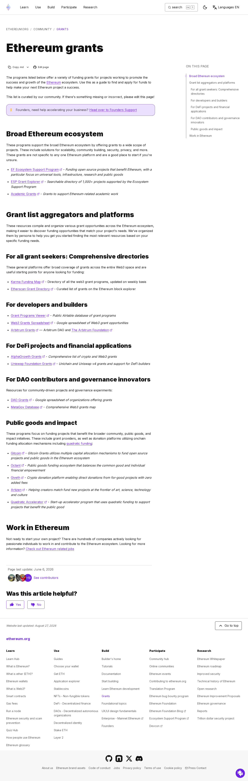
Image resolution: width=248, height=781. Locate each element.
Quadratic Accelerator (29, 502)
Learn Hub (12, 659)
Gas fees (12, 703)
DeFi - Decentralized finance (72, 703)
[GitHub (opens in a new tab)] (108, 758)
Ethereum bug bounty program (169, 696)
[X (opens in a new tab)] (129, 758)
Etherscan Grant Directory (32, 289)
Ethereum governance (211, 703)
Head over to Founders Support (113, 110)
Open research (207, 688)
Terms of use (152, 768)
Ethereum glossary (18, 745)
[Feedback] (240, 773)
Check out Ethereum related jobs (50, 549)
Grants (106, 696)
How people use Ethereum (23, 737)
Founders (108, 726)
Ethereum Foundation (162, 703)
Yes (18, 605)
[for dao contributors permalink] (4, 379)
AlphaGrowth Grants (28, 356)
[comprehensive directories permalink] (4, 256)
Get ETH (59, 673)
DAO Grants (21, 400)
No (39, 605)
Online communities (161, 666)
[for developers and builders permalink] (4, 304)
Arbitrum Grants (24, 330)
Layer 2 (58, 737)
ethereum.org (17, 29)
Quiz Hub (12, 730)
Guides (58, 659)
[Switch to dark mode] (205, 7)
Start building (110, 681)
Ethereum (53, 82)
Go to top (232, 625)
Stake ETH (60, 730)
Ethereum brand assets (70, 768)
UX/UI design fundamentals (119, 711)
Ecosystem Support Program (169, 718)
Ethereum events (160, 673)
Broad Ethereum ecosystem (207, 76)
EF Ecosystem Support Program (36, 169)
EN (228, 7)
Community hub (159, 659)
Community (43, 29)
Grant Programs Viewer (30, 315)
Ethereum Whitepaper (211, 659)
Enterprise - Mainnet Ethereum (122, 718)
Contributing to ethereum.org (167, 681)
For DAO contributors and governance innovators (215, 120)
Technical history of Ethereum (216, 681)
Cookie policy (173, 768)
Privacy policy (132, 768)
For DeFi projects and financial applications (210, 109)
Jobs (117, 768)
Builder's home (111, 659)
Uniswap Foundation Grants (33, 364)
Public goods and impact (206, 129)
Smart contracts (16, 696)
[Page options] (27, 67)
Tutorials (107, 666)
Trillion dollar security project (215, 718)
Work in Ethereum (200, 135)
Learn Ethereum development (121, 688)
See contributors (46, 578)
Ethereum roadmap (209, 666)
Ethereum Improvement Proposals (218, 696)
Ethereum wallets (17, 681)
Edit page (41, 67)
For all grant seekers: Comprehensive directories (215, 91)
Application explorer (67, 681)
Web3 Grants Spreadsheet (32, 323)
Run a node (13, 711)
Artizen (18, 490)
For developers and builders (209, 100)
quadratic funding (79, 443)
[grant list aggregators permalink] (4, 215)
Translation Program (162, 688)
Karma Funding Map (27, 282)
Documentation (111, 673)
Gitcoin (17, 453)
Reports (202, 711)
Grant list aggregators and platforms (212, 82)
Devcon (156, 726)
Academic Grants (25, 194)
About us (47, 768)
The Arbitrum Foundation (91, 330)
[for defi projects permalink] (4, 346)
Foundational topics (114, 703)
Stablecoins (61, 688)
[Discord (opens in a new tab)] (139, 758)
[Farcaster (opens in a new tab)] (118, 758)
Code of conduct (99, 768)
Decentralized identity (68, 722)
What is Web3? (15, 688)
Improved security (208, 673)
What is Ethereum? (18, 666)
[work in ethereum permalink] (4, 527)
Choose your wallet (66, 666)
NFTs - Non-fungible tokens (72, 696)
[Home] (8, 7)
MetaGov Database (26, 407)
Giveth (17, 477)
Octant (17, 465)
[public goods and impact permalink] (4, 423)
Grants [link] (62, 29)
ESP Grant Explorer (27, 182)
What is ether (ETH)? (19, 673)
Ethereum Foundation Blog (167, 711)
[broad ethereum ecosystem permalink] (4, 134)
